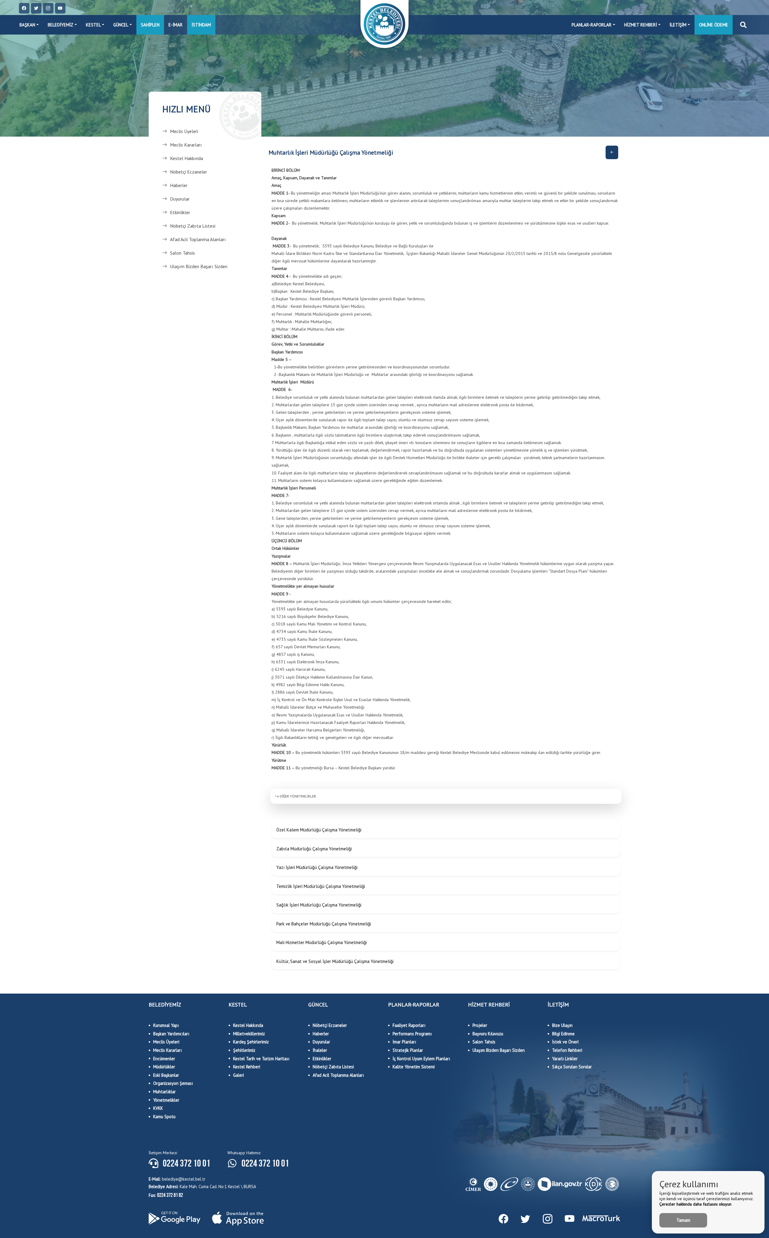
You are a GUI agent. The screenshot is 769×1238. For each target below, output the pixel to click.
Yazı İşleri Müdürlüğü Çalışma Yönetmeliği (316, 867)
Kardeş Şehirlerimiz (251, 1042)
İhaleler (320, 1050)
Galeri (238, 1075)
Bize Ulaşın (562, 1025)
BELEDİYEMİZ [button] (60, 25)
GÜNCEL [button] (120, 25)
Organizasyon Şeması (173, 1083)
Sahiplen (150, 25)
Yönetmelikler (166, 1100)
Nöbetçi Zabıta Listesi (192, 226)
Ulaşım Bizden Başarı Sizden (198, 266)
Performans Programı (412, 1034)
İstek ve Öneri (565, 1042)
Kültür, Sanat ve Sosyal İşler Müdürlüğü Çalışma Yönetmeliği (335, 961)
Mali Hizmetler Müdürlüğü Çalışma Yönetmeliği (321, 942)
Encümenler (164, 1058)
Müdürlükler (164, 1067)
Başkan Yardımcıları (171, 1034)
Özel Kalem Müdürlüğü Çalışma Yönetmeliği (318, 830)
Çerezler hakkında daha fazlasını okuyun (695, 1204)
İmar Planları (404, 1042)
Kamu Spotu (164, 1116)
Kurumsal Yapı (166, 1025)
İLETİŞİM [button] (678, 25)
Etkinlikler (180, 212)
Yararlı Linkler (565, 1058)
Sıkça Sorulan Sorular (572, 1067)
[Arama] (743, 25)
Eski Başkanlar (166, 1075)
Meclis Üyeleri (184, 131)
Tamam (683, 1220)
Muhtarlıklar (164, 1091)
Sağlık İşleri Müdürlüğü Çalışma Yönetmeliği (318, 905)
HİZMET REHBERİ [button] (640, 25)
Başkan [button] (27, 25)
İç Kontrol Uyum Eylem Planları (421, 1058)
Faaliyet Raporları (409, 1025)
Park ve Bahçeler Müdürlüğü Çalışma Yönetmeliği (323, 924)
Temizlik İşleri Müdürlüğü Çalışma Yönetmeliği (320, 886)
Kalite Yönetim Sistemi (414, 1067)
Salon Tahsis (182, 253)
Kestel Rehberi (246, 1067)
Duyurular (180, 199)
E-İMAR (176, 25)
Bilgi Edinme (563, 1034)
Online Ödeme (713, 25)
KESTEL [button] (93, 25)
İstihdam (201, 25)
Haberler (178, 185)
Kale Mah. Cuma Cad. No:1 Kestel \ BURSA (202, 1186)
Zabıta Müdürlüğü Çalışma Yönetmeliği (314, 849)
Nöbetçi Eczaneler (188, 172)
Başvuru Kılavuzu (488, 1034)
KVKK (158, 1108)
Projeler (480, 1025)
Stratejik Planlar (408, 1050)
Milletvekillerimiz (249, 1034)
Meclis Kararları (186, 145)
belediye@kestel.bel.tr (177, 1179)
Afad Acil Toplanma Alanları (198, 239)
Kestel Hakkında (186, 158)
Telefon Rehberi (567, 1050)
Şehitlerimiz (244, 1050)
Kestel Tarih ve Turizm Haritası (261, 1058)
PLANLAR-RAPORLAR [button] (592, 25)
